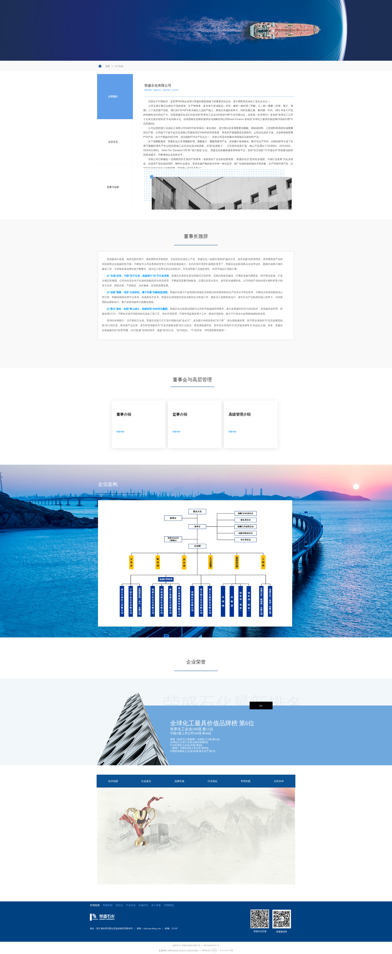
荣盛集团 (108, 905)
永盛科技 (143, 905)
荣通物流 (169, 905)
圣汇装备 (157, 905)
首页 (108, 66)
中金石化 (131, 905)
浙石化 (119, 905)
